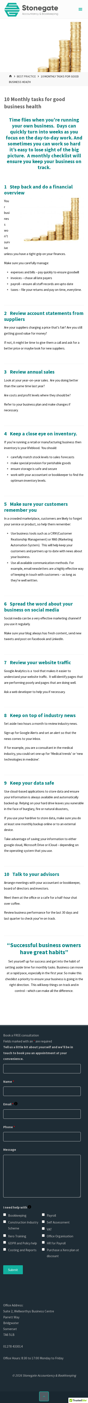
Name (8, 1082)
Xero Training (17, 1236)
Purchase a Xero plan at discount (63, 1253)
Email (10, 1104)
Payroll (51, 1215)
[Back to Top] (44, 1396)
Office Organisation (60, 1236)
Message (9, 1150)
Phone (9, 1127)
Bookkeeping (17, 1215)
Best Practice (26, 76)
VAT (49, 1229)
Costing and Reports (22, 1250)
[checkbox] (4, 1214)
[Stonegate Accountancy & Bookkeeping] (31, 9)
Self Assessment (58, 1222)
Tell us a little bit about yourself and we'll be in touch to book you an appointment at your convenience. (38, 1053)
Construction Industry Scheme (23, 1225)
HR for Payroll (56, 1243)
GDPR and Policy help (22, 1243)
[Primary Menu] (80, 9)
